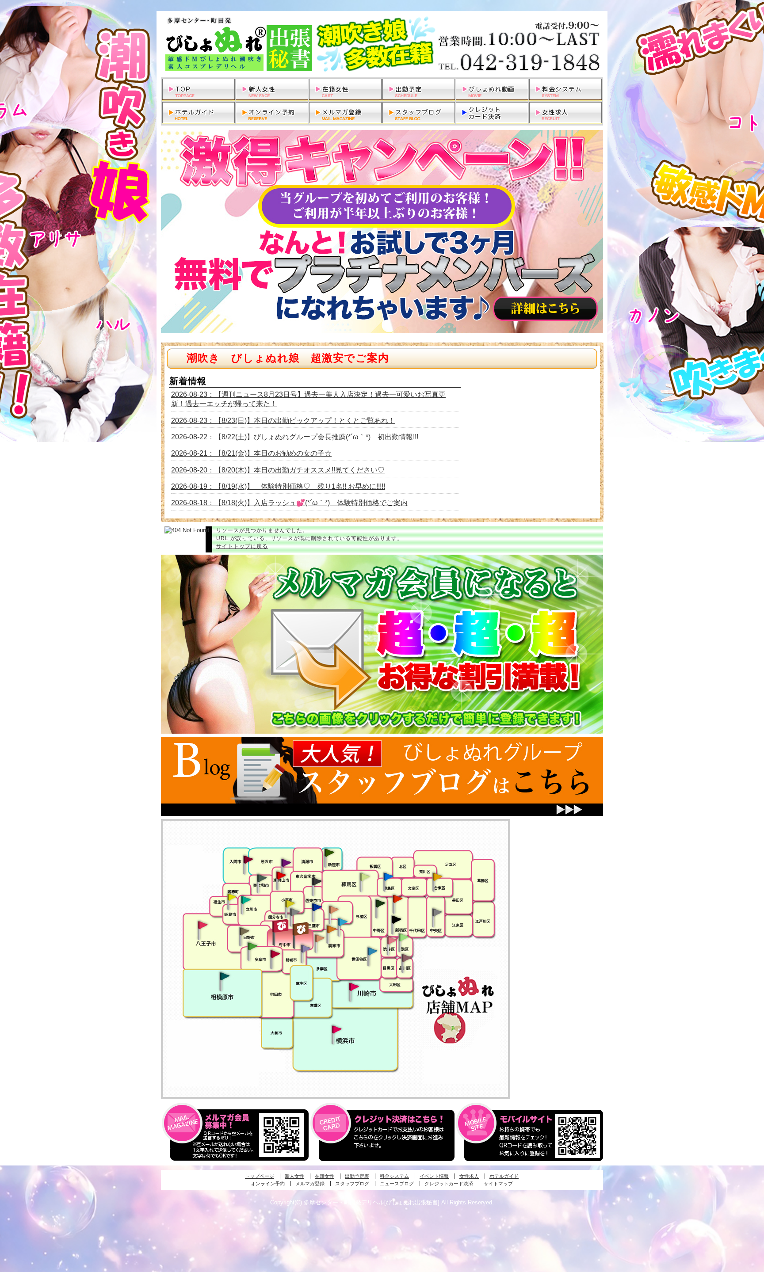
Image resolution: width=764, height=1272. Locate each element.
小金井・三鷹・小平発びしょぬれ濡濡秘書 (316, 906)
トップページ (259, 1176)
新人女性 (294, 1176)
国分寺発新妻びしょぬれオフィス (294, 913)
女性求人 (469, 1176)
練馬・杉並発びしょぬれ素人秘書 (364, 876)
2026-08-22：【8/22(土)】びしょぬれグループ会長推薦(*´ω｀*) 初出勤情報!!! (294, 437)
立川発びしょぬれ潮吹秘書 (245, 900)
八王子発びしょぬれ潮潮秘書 (202, 925)
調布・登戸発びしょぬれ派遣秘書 (342, 922)
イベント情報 (434, 1176)
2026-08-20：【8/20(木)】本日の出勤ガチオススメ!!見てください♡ (278, 470)
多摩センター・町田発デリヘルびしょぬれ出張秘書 (382, 44)
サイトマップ (498, 1183)
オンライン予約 (268, 1183)
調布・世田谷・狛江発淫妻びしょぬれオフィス (319, 938)
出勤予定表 (357, 1176)
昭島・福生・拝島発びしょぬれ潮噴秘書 (231, 897)
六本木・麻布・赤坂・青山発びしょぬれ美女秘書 (403, 937)
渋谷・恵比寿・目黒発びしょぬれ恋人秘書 (391, 939)
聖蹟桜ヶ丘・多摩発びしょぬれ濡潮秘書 (275, 953)
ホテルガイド (504, 1176)
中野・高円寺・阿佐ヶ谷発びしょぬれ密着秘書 (380, 903)
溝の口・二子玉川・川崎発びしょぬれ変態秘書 (354, 986)
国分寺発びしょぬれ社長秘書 (289, 903)
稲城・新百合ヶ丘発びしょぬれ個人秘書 (305, 948)
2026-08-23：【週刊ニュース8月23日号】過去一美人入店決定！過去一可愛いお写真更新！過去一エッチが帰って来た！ (308, 399)
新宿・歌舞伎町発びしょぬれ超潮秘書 (397, 898)
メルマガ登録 (310, 1183)
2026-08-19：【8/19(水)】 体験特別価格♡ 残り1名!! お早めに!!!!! (278, 486)
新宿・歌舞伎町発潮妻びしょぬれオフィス (396, 919)
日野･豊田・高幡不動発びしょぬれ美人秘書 (244, 930)
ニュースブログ (397, 1183)
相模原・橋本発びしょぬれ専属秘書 (224, 975)
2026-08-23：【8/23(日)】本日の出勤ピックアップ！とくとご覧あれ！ (283, 420)
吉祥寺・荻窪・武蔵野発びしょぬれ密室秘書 (333, 909)
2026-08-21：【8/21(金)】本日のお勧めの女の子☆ (251, 453)
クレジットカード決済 (448, 1183)
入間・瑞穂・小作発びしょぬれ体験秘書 (248, 859)
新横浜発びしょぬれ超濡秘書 (336, 1029)
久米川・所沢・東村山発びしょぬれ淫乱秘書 (280, 876)
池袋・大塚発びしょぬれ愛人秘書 (388, 876)
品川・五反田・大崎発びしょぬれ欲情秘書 (406, 957)
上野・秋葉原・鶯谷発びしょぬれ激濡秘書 (437, 876)
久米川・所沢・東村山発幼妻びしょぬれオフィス (286, 862)
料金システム (394, 1176)
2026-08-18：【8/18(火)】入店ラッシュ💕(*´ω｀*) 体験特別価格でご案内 (289, 503)
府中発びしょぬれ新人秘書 (281, 926)
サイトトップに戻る (242, 546)
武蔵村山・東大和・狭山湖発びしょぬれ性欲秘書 (261, 877)
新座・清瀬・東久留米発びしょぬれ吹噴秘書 (329, 852)
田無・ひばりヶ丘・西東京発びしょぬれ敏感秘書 (317, 880)
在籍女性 (324, 1176)
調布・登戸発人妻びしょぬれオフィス (331, 929)
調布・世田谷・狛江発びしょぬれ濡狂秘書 (371, 950)
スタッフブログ (352, 1183)
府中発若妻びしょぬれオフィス (301, 928)
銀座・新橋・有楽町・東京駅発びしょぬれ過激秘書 (436, 911)
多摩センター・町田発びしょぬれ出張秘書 (252, 946)
